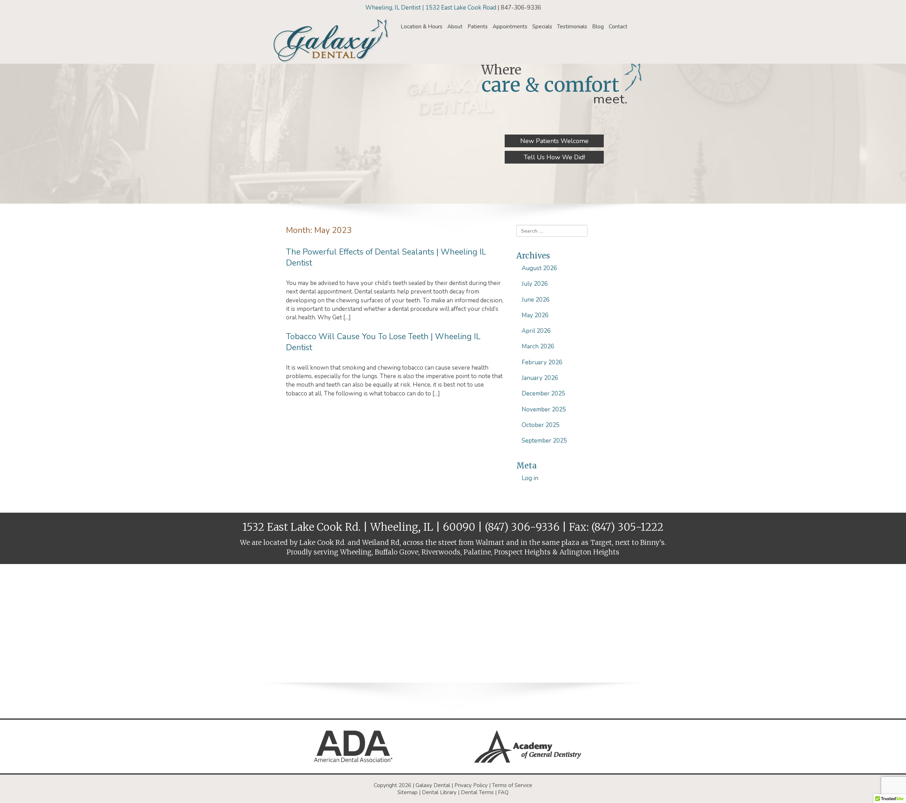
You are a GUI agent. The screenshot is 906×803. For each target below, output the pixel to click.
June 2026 (536, 300)
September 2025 (544, 441)
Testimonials (572, 26)
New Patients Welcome (554, 141)
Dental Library (439, 792)
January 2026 (540, 378)
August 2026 (539, 268)
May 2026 (535, 315)
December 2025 (543, 393)
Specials (542, 26)
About (455, 26)
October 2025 (541, 425)
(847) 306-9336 (522, 527)
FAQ (503, 792)
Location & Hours (421, 26)
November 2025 (544, 409)
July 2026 (535, 284)
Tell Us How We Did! (554, 157)
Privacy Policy (471, 785)
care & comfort (550, 85)
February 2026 (542, 362)
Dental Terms (477, 792)
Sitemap (407, 792)
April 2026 (536, 331)
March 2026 (538, 346)
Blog (598, 26)
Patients (478, 26)
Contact (618, 26)
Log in (530, 478)
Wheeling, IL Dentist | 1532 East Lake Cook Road (431, 8)
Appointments (510, 26)
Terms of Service (512, 785)
